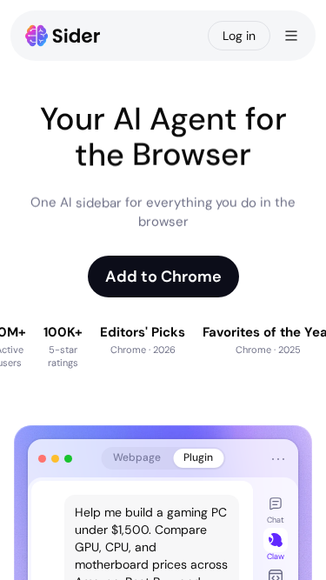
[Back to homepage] (63, 35)
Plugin (198, 457)
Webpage (137, 457)
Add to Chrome (163, 276)
